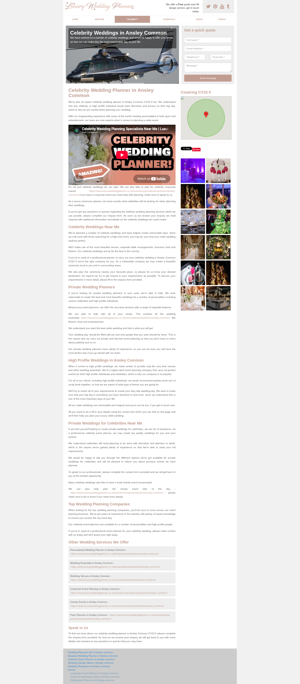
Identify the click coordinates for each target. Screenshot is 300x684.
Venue (199, 19)
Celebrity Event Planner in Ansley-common (91, 659)
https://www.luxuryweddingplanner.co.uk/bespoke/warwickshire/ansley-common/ (114, 553)
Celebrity (132, 19)
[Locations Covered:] (67, 3)
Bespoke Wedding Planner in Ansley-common (93, 655)
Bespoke (99, 19)
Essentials (169, 19)
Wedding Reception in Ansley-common (89, 666)
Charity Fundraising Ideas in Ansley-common (95, 676)
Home (75, 19)
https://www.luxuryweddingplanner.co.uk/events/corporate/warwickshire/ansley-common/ (119, 592)
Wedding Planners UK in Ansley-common (90, 652)
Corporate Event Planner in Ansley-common (94, 673)
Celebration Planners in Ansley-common (92, 680)
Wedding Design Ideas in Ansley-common (91, 662)
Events (222, 19)
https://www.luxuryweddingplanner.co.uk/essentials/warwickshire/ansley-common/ (125, 317)
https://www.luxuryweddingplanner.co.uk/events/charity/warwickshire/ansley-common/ (117, 492)
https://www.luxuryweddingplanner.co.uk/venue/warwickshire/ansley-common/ (113, 579)
